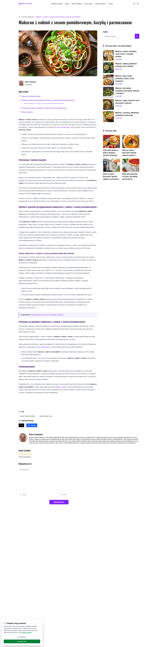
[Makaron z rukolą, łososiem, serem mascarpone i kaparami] (108, 104)
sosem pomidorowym (63, 127)
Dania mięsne (88, 4)
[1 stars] (20, 454)
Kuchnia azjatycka (100, 4)
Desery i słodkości (77, 4)
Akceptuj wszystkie (22, 641)
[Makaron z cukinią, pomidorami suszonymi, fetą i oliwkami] (108, 67)
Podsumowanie (27, 112)
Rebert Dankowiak (30, 82)
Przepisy (110, 4)
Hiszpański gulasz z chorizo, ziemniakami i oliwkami (46, 314)
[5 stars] (31, 454)
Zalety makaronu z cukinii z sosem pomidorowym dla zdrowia (44, 103)
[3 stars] (25, 454)
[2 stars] (22, 454)
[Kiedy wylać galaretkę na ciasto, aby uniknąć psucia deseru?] (130, 165)
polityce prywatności (27, 632)
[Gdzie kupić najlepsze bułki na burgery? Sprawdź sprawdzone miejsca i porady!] (111, 141)
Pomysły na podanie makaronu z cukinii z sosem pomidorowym (44, 108)
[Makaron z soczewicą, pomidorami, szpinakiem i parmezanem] (108, 116)
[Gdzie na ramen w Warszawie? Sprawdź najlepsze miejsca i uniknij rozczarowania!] (130, 141)
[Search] (134, 4)
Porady (67, 4)
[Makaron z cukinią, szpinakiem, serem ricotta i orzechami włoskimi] (108, 55)
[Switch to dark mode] (137, 3)
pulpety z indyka (60, 387)
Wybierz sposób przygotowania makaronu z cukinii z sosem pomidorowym (48, 100)
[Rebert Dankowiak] (21, 83)
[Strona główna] (19, 17)
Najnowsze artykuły (56, 4)
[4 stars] (28, 454)
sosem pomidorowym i (43, 347)
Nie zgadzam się (22, 637)
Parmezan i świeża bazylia (31, 96)
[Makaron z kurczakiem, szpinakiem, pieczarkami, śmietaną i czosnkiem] (108, 92)
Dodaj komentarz (59, 502)
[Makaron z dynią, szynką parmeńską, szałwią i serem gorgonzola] (108, 80)
